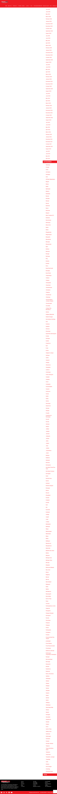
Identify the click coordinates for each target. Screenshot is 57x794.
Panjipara (48, 625)
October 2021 (49, 144)
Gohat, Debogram (49, 374)
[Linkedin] (9, 792)
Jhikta (47, 440)
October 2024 (49, 57)
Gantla (47, 357)
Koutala (47, 502)
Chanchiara (48, 285)
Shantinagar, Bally (49, 707)
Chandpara (48, 289)
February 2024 (49, 76)
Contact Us (54, 5)
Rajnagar (48, 656)
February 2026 (49, 18)
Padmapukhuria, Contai (50, 605)
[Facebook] (2, 792)
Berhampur (48, 222)
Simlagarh (48, 714)
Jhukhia (47, 443)
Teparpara (48, 752)
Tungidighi (48, 759)
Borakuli (47, 263)
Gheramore (48, 364)
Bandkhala (48, 193)
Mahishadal (48, 533)
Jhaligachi (48, 436)
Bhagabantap (48, 232)
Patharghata (48, 630)
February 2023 (49, 105)
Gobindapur (48, 372)
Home (6, 5)
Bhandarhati (48, 239)
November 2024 (49, 55)
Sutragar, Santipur (49, 743)
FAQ (31, 5)
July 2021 (48, 151)
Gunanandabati (49, 386)
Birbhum (47, 249)
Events (47, 350)
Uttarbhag (48, 768)
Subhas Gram (48, 731)
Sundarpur (48, 738)
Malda (47, 538)
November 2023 (49, 83)
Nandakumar (48, 591)
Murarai (47, 577)
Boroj (47, 265)
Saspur (47, 695)
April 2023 (48, 100)
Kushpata (48, 512)
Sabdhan (47, 676)
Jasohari (47, 433)
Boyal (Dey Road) (49, 268)
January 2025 (49, 50)
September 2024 (49, 59)
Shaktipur (48, 702)
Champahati (48, 282)
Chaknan (47, 277)
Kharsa (47, 490)
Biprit (47, 246)
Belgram (47, 212)
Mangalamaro (49, 545)
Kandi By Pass (49, 478)
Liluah (47, 519)
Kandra (47, 480)
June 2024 (48, 67)
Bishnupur (48, 256)
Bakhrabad (48, 188)
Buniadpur (48, 270)
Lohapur (47, 521)
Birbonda (48, 251)
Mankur (47, 553)
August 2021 (48, 148)
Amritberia (48, 172)
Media (23, 5)
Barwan (47, 203)
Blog (51, 5)
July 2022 (48, 122)
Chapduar (48, 292)
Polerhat (47, 634)
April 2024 (48, 71)
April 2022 (48, 129)
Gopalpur (48, 376)
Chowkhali (48, 305)
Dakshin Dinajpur (49, 316)
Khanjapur (48, 488)
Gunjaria (47, 389)
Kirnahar (47, 497)
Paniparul (48, 622)
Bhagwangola (48, 234)
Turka (47, 761)
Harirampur (48, 403)
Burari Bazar (48, 273)
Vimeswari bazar (49, 771)
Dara (47, 321)
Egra (47, 345)
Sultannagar (48, 736)
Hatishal (47, 410)
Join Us (27, 5)
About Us (9, 5)
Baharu (47, 184)
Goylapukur (48, 384)
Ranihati (47, 666)
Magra (47, 528)
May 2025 (48, 40)
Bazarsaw (48, 210)
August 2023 (48, 91)
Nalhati (47, 589)
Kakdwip (47, 455)
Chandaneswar (49, 287)
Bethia (47, 227)
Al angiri (47, 167)
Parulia (47, 627)
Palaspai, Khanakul (49, 613)
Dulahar (47, 340)
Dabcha (47, 312)
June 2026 (48, 11)
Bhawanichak (48, 244)
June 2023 (48, 95)
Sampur (47, 688)
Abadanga (48, 164)
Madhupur (48, 526)
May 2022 (48, 127)
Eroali (47, 348)
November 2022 (49, 112)
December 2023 (49, 81)
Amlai (47, 169)
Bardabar (48, 198)
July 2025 (48, 35)
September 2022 (49, 117)
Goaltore (47, 369)
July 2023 (48, 93)
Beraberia (48, 217)
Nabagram (48, 584)
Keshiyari (48, 483)
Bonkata (47, 261)
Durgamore (48, 343)
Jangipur (47, 431)
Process (19, 5)
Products (15, 5)
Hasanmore (48, 405)
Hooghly (47, 413)
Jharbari (47, 438)
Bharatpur (48, 241)
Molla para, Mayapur (50, 567)
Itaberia (47, 426)
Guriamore (48, 391)
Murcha (47, 579)
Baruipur (47, 200)
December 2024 (49, 52)
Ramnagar (48, 661)
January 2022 (49, 136)
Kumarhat (48, 509)
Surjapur (47, 741)
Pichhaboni (48, 632)
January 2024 (49, 79)
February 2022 (49, 134)
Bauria (47, 208)
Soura (47, 726)
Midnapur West (49, 560)
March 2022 (48, 132)
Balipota (47, 191)
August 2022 (48, 120)
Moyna (47, 572)
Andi (47, 176)
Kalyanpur (48, 460)
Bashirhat (48, 205)
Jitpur (47, 445)
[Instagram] (4, 792)
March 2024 (48, 74)
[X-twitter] (7, 792)
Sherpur (47, 709)
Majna (47, 536)
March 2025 (48, 45)
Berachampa (48, 220)
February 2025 (49, 47)
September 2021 (49, 146)
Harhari (47, 401)
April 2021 (48, 158)
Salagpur (47, 685)
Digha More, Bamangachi (51, 333)
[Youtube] (12, 792)
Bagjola (47, 181)
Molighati (48, 565)
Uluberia (47, 764)
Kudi (47, 504)
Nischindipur (48, 596)
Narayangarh (48, 593)
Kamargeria (48, 465)
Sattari (47, 700)
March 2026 (48, 16)
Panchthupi (48, 620)
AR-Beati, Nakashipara (50, 179)
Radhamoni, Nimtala (50, 650)
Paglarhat (48, 608)
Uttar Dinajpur (49, 766)
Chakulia (47, 280)
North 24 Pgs (48, 598)
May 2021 (48, 156)
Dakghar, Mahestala (50, 314)
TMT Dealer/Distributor (38, 5)
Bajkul (47, 186)
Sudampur (48, 733)
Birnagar (47, 253)
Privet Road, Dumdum (50, 645)
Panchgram (48, 615)
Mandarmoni (48, 543)
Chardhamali (48, 294)
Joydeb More (48, 450)
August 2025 (48, 33)
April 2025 (48, 43)
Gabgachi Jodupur (49, 352)
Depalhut (47, 326)
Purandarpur (48, 648)
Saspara (47, 693)
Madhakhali (48, 524)
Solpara (47, 724)
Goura (47, 381)
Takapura (48, 745)
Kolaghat (48, 500)
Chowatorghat (49, 303)
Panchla (47, 618)
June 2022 (48, 124)
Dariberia (48, 324)
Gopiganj (48, 379)
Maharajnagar (49, 531)
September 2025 (49, 31)
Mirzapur (47, 562)
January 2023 (49, 108)
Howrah (47, 419)
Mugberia (48, 574)
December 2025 (49, 23)
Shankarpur (48, 705)
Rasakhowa (48, 668)
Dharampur (48, 331)
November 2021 (49, 141)
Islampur (47, 424)
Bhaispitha (48, 237)
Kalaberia (48, 457)
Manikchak (48, 548)
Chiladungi (48, 297)
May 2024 (48, 69)
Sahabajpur (48, 678)
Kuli (46, 507)
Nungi (47, 601)
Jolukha (47, 448)
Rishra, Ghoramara (50, 673)
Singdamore (48, 719)
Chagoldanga (48, 275)
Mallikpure (48, 541)
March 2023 (48, 103)
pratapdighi (48, 641)
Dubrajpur (48, 338)
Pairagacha (48, 610)
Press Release (49, 643)
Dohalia (47, 336)
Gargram (48, 360)
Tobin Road (48, 754)
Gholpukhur (48, 367)
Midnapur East (49, 557)
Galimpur (48, 355)
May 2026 (48, 14)
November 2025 (49, 26)
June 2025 (48, 38)
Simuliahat (48, 717)
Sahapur (47, 680)
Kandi (47, 476)
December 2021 (49, 139)
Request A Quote (46, 5)
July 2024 (48, 64)
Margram (48, 555)
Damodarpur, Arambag (50, 319)
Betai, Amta (48, 224)
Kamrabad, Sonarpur (50, 471)
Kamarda (48, 462)
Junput (47, 452)
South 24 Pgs (48, 729)
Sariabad (47, 690)
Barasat (47, 196)
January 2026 (49, 21)
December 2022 (49, 110)
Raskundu (48, 671)
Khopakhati (48, 495)
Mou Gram (48, 569)
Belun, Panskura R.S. (50, 215)
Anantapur (48, 174)
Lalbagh (47, 514)
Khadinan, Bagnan (49, 485)
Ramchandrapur (49, 659)
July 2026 (48, 9)
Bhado (47, 229)
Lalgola (47, 516)
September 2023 (49, 88)
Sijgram (47, 712)
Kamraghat (48, 473)
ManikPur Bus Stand (50, 550)
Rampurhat (48, 664)
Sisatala (47, 721)
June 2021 (48, 153)
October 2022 (49, 115)
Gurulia (47, 393)
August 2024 (48, 62)
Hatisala (47, 408)
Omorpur (48, 603)
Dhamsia (47, 328)
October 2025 (49, 28)
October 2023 (49, 86)
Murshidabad (48, 581)
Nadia (47, 586)
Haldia (47, 396)
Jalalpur (47, 428)
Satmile (47, 697)
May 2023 (48, 98)
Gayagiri (47, 362)
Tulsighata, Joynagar (50, 756)
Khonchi (47, 492)
